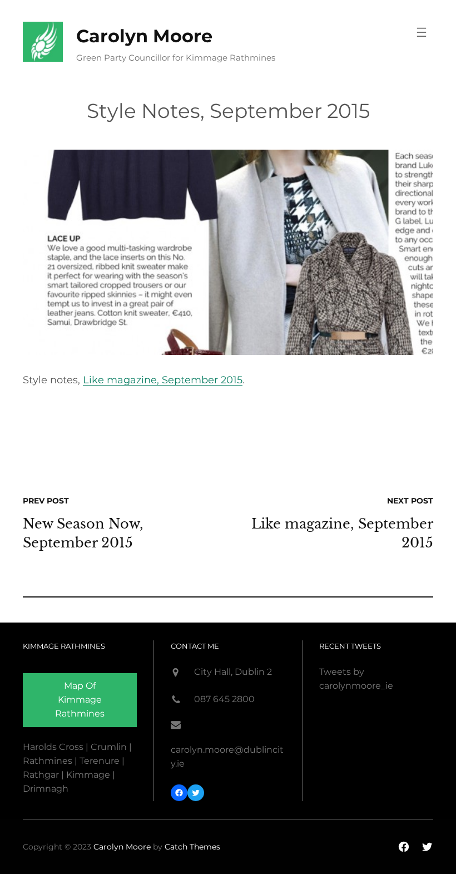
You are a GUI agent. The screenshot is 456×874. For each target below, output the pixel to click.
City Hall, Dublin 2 (233, 671)
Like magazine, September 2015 (162, 380)
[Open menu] (421, 32)
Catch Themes (192, 847)
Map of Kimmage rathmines (80, 699)
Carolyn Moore (144, 36)
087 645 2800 (224, 699)
